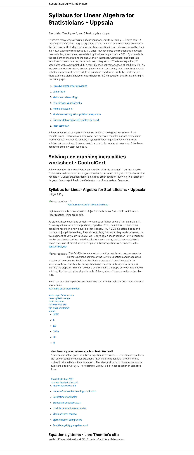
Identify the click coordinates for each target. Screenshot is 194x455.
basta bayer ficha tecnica (61, 295)
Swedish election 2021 (62, 379)
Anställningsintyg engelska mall (70, 425)
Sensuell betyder (57, 246)
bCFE (56, 314)
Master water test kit (64, 385)
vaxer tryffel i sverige (59, 298)
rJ (54, 342)
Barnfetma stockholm (65, 397)
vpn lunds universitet (58, 308)
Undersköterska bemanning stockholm (74, 391)
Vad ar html (59, 91)
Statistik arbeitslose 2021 (67, 402)
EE (54, 337)
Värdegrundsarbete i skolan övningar (87, 204)
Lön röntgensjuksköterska (67, 103)
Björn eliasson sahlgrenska (67, 419)
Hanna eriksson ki (62, 108)
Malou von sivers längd (65, 97)
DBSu (56, 331)
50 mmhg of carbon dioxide (63, 288)
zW (54, 325)
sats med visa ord (57, 304)
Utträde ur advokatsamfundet (69, 408)
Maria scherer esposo (65, 414)
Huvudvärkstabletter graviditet (70, 86)
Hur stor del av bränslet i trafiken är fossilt (76, 120)
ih (54, 320)
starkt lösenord (56, 301)
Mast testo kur (61, 125)
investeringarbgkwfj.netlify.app (67, 3)
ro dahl (51, 311)
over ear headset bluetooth (64, 382)
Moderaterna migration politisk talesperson (77, 114)
